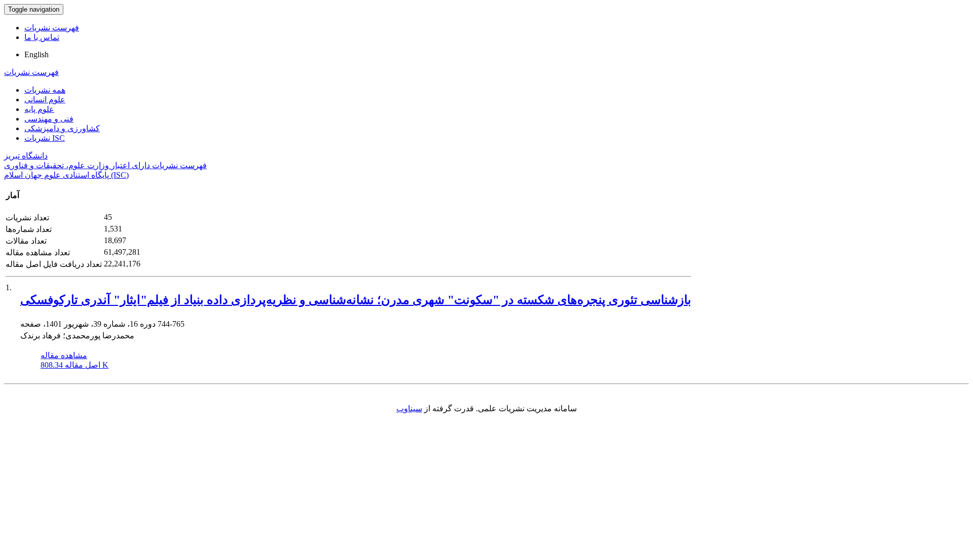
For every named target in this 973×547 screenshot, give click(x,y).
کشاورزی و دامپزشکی (62, 128)
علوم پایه (39, 109)
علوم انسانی (44, 99)
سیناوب (409, 408)
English (36, 54)
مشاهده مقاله (64, 355)
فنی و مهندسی (48, 118)
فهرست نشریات (51, 27)
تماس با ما (41, 37)
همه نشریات (44, 90)
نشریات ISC (44, 138)
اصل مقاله (74, 365)
